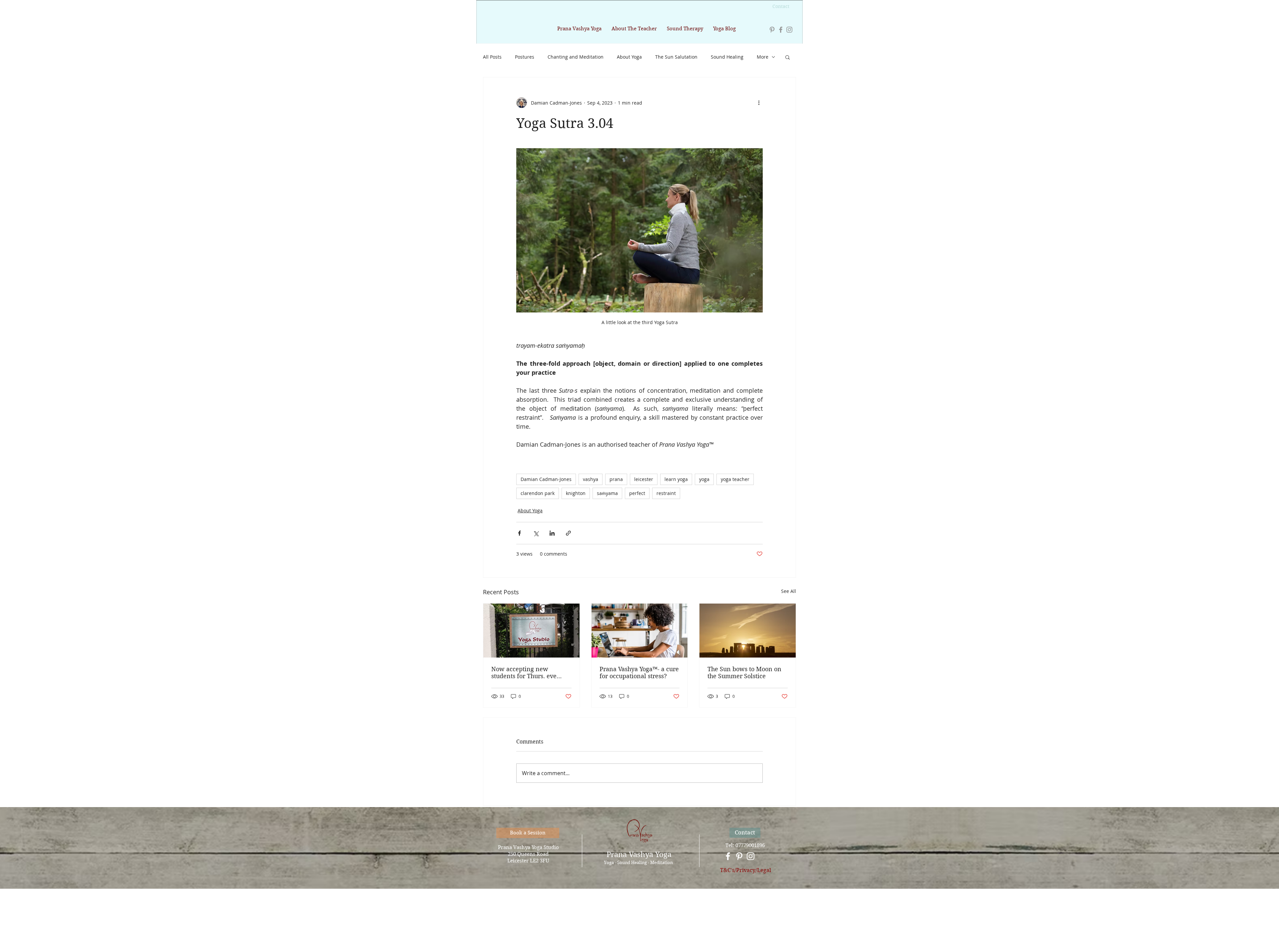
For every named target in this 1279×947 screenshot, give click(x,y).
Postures (524, 57)
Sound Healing (727, 57)
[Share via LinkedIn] (552, 533)
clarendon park (538, 493)
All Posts (492, 57)
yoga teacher (735, 479)
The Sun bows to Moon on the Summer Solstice (744, 673)
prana (616, 479)
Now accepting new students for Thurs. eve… (526, 673)
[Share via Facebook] (519, 533)
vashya (590, 479)
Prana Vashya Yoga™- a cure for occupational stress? (639, 673)
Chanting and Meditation (576, 57)
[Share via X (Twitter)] (536, 533)
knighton (576, 493)
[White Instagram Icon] (750, 856)
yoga (704, 479)
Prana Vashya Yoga (639, 854)
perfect (637, 493)
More (762, 57)
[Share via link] (568, 533)
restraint (666, 493)
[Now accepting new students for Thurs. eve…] (531, 631)
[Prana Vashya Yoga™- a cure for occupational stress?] (640, 631)
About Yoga (629, 57)
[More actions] (759, 103)
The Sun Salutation (676, 57)
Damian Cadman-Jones (546, 479)
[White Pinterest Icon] (739, 856)
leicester (643, 479)
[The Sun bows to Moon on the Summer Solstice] (747, 631)
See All (788, 591)
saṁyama (607, 493)
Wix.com (678, 922)
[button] (787, 57)
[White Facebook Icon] (728, 856)
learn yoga (676, 479)
